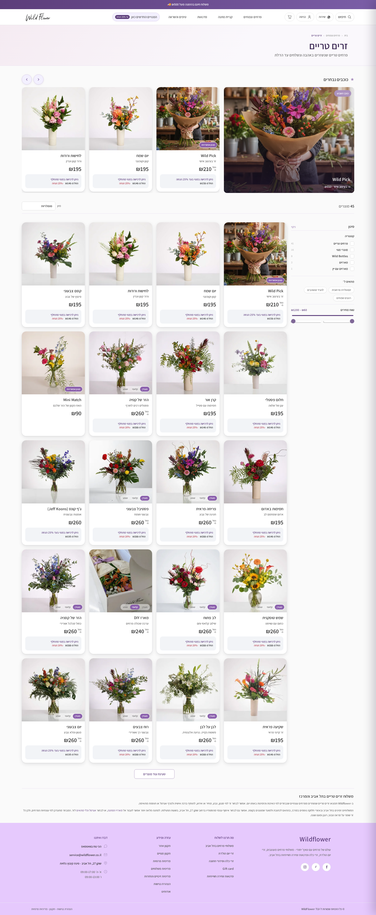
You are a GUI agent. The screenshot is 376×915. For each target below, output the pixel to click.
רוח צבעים (120, 710)
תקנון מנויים (164, 853)
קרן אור (188, 383)
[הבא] (27, 79)
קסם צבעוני (53, 274)
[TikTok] (316, 867)
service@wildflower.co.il (85, 855)
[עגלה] (290, 17)
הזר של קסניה (53, 601)
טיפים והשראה (177, 17)
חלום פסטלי (255, 383)
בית (346, 35)
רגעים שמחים (343, 298)
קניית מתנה (225, 17)
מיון (59, 206)
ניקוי (293, 226)
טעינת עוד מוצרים (154, 774)
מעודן (145, 389)
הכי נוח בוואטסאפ (91, 846)
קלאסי (135, 389)
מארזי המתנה (115, 810)
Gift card (228, 869)
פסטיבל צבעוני (120, 492)
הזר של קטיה (120, 383)
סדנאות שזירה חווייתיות (220, 876)
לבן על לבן (188, 710)
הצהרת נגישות (162, 884)
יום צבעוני (53, 710)
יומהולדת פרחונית (341, 290)
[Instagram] (305, 867)
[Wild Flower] (38, 17)
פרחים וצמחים (252, 17)
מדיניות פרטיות (162, 861)
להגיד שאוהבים (315, 290)
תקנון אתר (165, 846)
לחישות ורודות (53, 139)
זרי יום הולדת (226, 853)
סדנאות (202, 17)
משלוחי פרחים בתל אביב (219, 846)
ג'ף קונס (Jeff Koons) (53, 492)
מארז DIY (120, 601)
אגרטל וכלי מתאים (86, 810)
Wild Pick (188, 139)
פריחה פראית (188, 492)
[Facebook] (326, 867)
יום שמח (120, 139)
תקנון (52, 909)
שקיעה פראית (255, 710)
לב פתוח (188, 601)
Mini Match (53, 383)
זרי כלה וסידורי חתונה (221, 861)
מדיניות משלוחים (161, 869)
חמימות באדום (255, 492)
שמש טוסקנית (255, 601)
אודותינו (166, 891)
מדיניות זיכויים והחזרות (157, 876)
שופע (125, 389)
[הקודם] (39, 79)
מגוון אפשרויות (208, 144)
